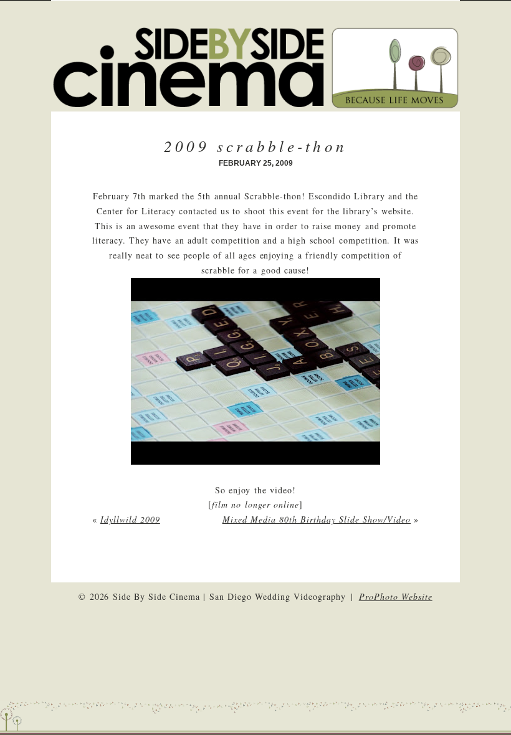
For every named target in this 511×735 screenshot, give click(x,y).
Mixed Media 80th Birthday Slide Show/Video (316, 519)
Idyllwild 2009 (130, 519)
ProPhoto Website (395, 596)
